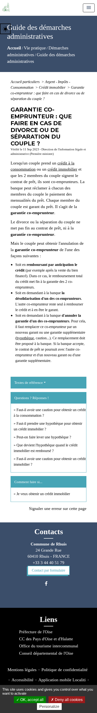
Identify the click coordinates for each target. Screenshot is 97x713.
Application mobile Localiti (62, 679)
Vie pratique (35, 47)
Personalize (49, 707)
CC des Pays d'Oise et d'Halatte (46, 639)
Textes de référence (28, 383)
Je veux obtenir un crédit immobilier (43, 494)
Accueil (14, 47)
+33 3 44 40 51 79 (48, 562)
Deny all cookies (68, 700)
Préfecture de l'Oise (36, 631)
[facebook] (48, 583)
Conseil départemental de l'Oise (46, 653)
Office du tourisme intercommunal (48, 646)
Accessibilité (22, 679)
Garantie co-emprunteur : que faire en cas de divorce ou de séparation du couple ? (48, 93)
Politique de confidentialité (64, 669)
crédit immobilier (62, 169)
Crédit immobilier (52, 87)
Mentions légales (22, 669)
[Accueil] (6, 7)
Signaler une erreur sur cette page (57, 508)
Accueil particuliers (25, 82)
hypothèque (25, 338)
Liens (48, 619)
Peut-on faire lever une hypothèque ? (43, 437)
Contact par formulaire (48, 570)
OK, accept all (31, 700)
